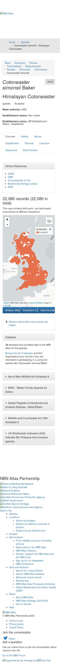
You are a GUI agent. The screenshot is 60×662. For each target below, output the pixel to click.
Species (25, 42)
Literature (44, 143)
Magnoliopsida (33, 66)
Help (11, 607)
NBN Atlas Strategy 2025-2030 (32, 600)
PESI (10, 187)
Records (29, 143)
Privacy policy (16, 624)
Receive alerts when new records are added (28, 323)
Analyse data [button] (12, 310)
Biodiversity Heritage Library (23, 183)
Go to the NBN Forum (14, 655)
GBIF (10, 177)
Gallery (24, 136)
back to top (6, 510)
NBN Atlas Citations (26, 550)
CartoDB (7, 305)
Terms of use (16, 620)
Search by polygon (26, 520)
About (12, 594)
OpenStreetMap (36, 302)
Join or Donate (23, 604)
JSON (50, 81)
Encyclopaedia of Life (19, 180)
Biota (7, 62)
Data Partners (30, 150)
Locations (14, 517)
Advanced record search (29, 577)
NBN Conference (25, 564)
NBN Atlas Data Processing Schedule (35, 584)
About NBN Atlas (24, 597)
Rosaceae (25, 69)
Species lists (22, 580)
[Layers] (49, 220)
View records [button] (47, 310)
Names (38, 136)
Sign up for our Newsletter (29, 560)
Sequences (11, 150)
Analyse (13, 533)
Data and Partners (18, 567)
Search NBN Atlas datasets (30, 574)
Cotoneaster (40, 69)
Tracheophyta (14, 66)
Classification (12, 143)
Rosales (11, 69)
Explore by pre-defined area (30, 530)
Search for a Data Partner (29, 570)
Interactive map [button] (30, 310)
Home (12, 42)
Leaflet (6, 302)
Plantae (33, 62)
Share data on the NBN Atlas (31, 547)
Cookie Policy (16, 627)
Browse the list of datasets (19, 353)
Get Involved (15, 537)
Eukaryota (19, 62)
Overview (10, 136)
